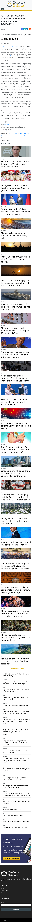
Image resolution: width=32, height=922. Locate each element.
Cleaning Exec (13, 55)
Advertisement (4, 892)
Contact (3, 895)
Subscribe (16, 909)
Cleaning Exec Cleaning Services (9, 46)
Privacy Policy (4, 890)
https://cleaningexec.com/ (12, 130)
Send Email (7, 124)
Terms (2, 888)
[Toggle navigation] (2, 9)
